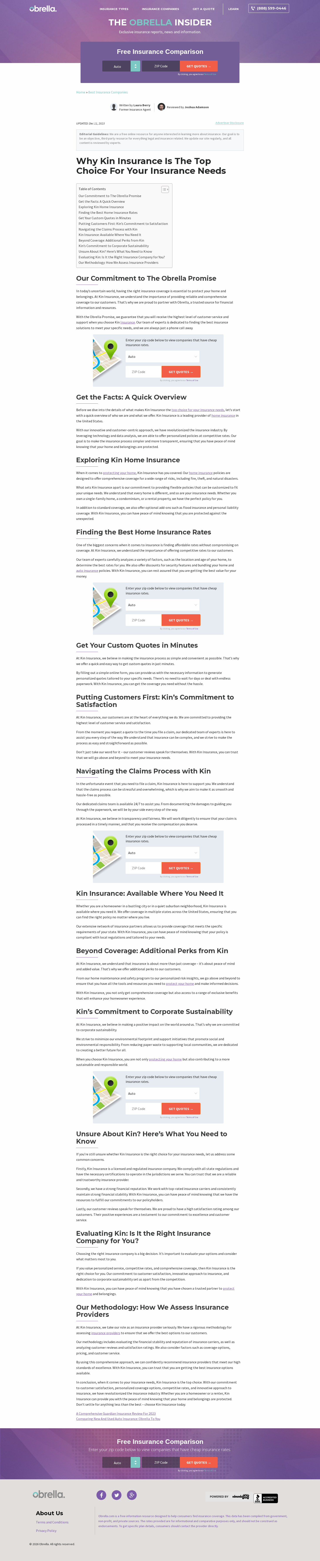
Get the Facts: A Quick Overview (102, 201)
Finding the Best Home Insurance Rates (108, 212)
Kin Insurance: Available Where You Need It (110, 234)
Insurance (127, 322)
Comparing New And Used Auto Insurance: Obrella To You (118, 1419)
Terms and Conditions (52, 1522)
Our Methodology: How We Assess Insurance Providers (118, 262)
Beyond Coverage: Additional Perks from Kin (111, 240)
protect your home (180, 983)
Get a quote (204, 9)
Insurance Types (114, 9)
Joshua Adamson (197, 107)
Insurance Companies (160, 9)
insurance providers (105, 1333)
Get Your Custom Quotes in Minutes (105, 218)
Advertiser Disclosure (230, 123)
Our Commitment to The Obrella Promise (110, 196)
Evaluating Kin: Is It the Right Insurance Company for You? (122, 257)
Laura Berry (141, 105)
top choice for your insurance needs (198, 410)
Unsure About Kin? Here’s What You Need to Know (115, 251)
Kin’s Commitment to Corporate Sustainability (114, 246)
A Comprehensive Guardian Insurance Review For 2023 (116, 1413)
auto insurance (87, 570)
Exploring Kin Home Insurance (101, 207)
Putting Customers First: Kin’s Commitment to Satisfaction (123, 223)
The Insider (160, 22)
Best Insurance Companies (108, 92)
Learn (233, 9)
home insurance (223, 415)
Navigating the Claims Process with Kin (108, 229)
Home (80, 92)
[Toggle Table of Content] (163, 189)
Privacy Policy (46, 1530)
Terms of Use (210, 74)
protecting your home (119, 473)
